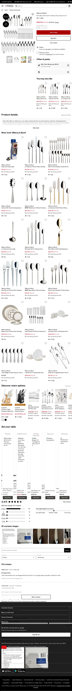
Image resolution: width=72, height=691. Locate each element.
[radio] (2, 419)
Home (6, 10)
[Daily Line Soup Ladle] (12, 149)
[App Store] (6, 671)
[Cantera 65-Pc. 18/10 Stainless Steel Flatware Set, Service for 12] (61, 396)
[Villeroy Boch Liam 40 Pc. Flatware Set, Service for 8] (42, 88)
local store (49, 54)
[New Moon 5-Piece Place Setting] (12, 273)
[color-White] (3, 420)
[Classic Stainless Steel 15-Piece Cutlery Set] (21, 396)
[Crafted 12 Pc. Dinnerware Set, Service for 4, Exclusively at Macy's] (36, 355)
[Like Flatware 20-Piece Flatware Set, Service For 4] (36, 314)
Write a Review (67, 501)
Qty (42, 25)
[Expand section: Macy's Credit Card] (36, 612)
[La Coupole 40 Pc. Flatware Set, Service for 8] (66, 88)
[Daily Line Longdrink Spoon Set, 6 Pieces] (59, 355)
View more (36, 127)
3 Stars (3, 515)
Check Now (21, 648)
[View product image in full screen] (4, 52)
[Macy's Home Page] (9, 6)
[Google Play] (20, 671)
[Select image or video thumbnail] (9, 59)
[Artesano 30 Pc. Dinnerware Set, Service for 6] (59, 314)
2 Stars (3, 518)
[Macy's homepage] (2, 10)
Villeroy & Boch (42, 13)
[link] (42, 102)
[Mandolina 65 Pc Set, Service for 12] (48, 396)
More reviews (36, 597)
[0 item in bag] (69, 6)
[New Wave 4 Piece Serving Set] (36, 273)
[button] (18, 37)
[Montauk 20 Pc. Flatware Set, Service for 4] (36, 232)
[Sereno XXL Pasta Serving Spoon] (12, 190)
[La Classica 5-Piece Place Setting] (36, 149)
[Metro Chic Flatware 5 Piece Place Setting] (59, 273)
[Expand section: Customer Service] (36, 608)
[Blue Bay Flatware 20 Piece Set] (34, 396)
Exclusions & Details (13, 648)
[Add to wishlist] (32, 14)
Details (57, 22)
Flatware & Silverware (14, 10)
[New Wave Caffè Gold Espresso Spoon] (59, 232)
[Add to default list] (46, 83)
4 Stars (3, 512)
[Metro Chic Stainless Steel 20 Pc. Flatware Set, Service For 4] (59, 149)
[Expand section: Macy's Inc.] (36, 622)
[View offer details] (54, 65)
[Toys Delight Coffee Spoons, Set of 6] (12, 355)
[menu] (2, 6)
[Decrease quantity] (38, 27)
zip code (48, 49)
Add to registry (53, 42)
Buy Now (53, 38)
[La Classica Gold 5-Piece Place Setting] (59, 190)
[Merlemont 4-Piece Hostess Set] (36, 190)
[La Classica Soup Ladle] (12, 232)
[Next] (33, 59)
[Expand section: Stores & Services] (36, 617)
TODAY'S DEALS (7, 1)
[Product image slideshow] (18, 33)
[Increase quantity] (45, 27)
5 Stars (3, 508)
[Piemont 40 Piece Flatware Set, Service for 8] (54, 88)
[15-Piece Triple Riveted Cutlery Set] (7, 396)
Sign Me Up (36, 634)
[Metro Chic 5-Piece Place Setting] (12, 314)
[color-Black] (6, 420)
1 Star (3, 521)
